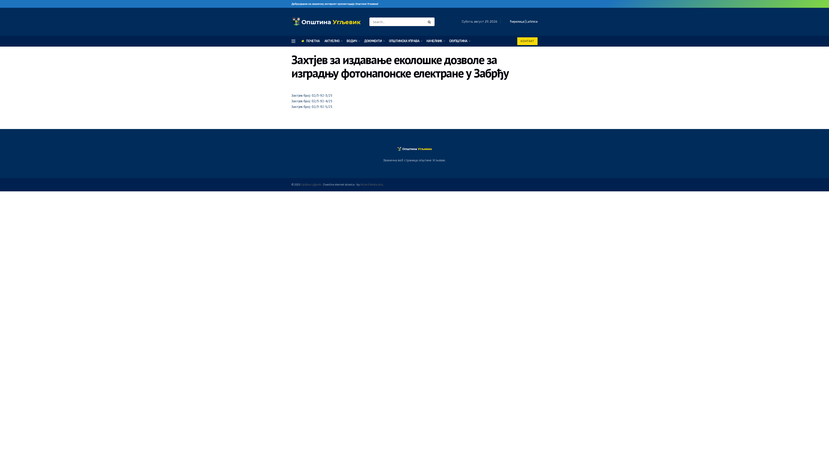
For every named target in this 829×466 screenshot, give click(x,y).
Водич (352, 41)
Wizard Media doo (371, 184)
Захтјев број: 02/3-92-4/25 (311, 101)
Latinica (532, 22)
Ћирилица (517, 22)
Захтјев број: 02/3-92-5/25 (311, 106)
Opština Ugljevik (311, 184)
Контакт (527, 41)
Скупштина (458, 41)
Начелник (434, 41)
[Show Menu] (293, 41)
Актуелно (332, 41)
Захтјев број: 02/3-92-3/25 (311, 95)
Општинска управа (404, 41)
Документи (373, 41)
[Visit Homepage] (326, 22)
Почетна (313, 41)
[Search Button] (430, 21)
